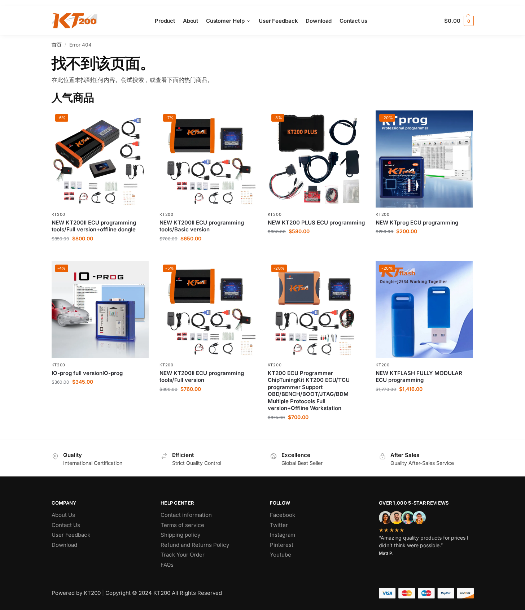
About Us (63, 514)
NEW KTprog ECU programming (417, 222)
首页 (57, 45)
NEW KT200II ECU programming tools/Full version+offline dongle (94, 226)
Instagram (282, 534)
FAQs (167, 564)
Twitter (279, 525)
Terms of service (182, 525)
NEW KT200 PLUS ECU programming (316, 222)
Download (64, 544)
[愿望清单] (137, 121)
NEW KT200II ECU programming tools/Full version (201, 377)
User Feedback (71, 534)
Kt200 (59, 214)
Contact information (186, 514)
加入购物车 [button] (100, 253)
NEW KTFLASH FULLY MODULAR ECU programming (419, 377)
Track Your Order (183, 554)
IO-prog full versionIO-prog (87, 373)
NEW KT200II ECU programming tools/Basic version (201, 226)
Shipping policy (180, 534)
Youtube (280, 554)
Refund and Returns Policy (195, 544)
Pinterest (281, 544)
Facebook (282, 514)
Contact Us (66, 525)
